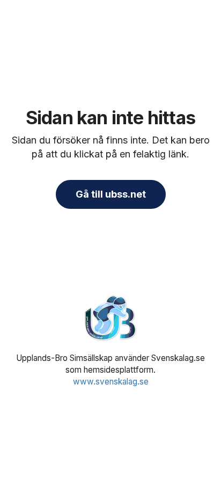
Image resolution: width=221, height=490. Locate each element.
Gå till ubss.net (111, 194)
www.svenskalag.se (111, 381)
